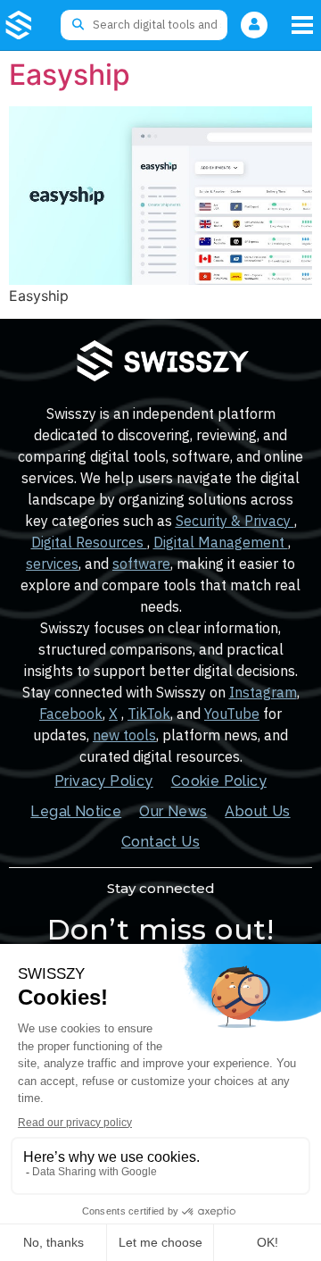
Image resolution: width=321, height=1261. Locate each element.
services (52, 563)
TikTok (149, 713)
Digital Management (220, 542)
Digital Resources (89, 542)
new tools (124, 735)
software (141, 563)
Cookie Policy (219, 780)
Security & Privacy (235, 521)
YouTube (231, 713)
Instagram (263, 692)
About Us (257, 811)
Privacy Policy (103, 780)
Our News (173, 811)
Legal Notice (75, 811)
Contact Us (160, 841)
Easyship (69, 74)
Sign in (254, 25)
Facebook (71, 713)
